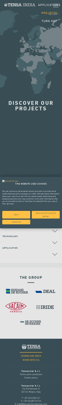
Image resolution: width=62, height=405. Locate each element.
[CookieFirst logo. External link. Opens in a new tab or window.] (10, 181)
